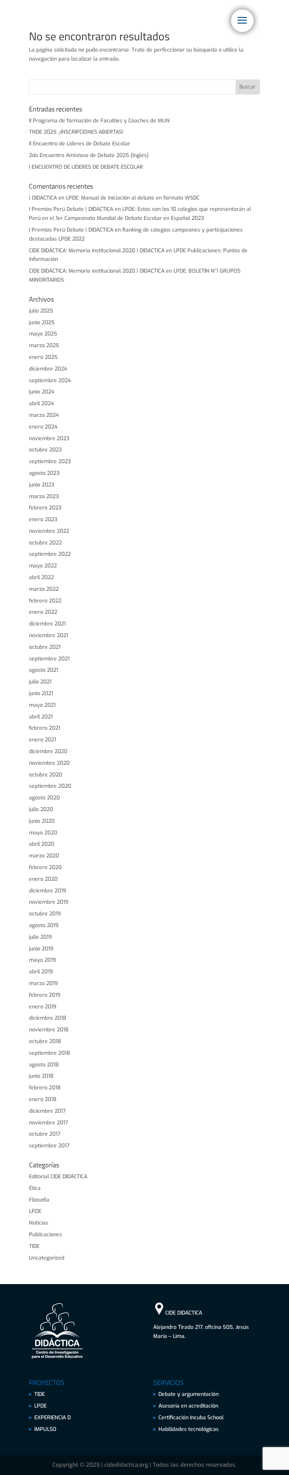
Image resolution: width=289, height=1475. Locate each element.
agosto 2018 (44, 1064)
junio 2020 (42, 821)
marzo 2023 (44, 496)
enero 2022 (43, 612)
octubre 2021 (45, 647)
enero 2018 (42, 1099)
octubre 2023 (45, 449)
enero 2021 (42, 739)
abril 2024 (41, 403)
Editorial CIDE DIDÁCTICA (58, 1176)
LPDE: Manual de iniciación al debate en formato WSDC (132, 197)
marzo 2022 (44, 589)
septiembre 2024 (50, 380)
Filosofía (39, 1199)
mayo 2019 (42, 960)
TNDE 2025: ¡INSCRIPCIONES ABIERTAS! (76, 132)
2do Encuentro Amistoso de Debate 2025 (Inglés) (89, 155)
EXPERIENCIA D (52, 1417)
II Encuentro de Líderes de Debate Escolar (79, 143)
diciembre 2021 (47, 623)
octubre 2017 (45, 1134)
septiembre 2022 (50, 554)
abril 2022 (41, 577)
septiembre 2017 (49, 1145)
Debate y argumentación (188, 1394)
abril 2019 (41, 971)
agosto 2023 (44, 473)
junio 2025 (42, 322)
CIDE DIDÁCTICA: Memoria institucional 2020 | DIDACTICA (96, 250)
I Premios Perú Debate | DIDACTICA (71, 209)
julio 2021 (40, 681)
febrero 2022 (45, 600)
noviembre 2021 (48, 635)
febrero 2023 (45, 507)
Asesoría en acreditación (188, 1405)
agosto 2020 (44, 797)
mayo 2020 (43, 832)
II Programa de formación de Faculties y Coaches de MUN (99, 120)
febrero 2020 (45, 867)
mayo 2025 (43, 333)
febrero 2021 (44, 728)
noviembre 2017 (48, 1122)
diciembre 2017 (47, 1111)
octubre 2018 (45, 1041)
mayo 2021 (42, 705)
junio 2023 (41, 484)
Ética (35, 1188)
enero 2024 (43, 426)
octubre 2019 (45, 913)
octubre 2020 (45, 774)
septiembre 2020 (50, 786)
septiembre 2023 (50, 461)
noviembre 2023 (49, 438)
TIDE (34, 1246)
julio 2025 (41, 310)
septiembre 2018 (49, 1053)
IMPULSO (45, 1429)
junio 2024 (41, 391)
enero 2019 (42, 1006)
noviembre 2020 (49, 763)
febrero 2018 (45, 1087)
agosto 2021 (43, 670)
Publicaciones (45, 1234)
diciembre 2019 (47, 890)
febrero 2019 (45, 995)
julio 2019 (40, 937)
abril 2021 (41, 716)
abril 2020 (41, 844)
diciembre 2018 (47, 1018)
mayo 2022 (43, 565)
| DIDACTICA (43, 197)
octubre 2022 (45, 542)
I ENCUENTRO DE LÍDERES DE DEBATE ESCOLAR (86, 167)
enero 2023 (43, 519)
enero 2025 (43, 357)
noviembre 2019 (48, 902)
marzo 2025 (44, 345)
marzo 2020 (44, 855)
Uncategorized (46, 1257)
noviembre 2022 (49, 531)
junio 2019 (41, 948)
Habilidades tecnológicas (188, 1429)
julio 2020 (41, 809)
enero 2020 (43, 879)
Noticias (38, 1222)
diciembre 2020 (48, 751)
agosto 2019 (44, 925)
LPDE (35, 1211)
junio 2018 (41, 1076)
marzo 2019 (43, 983)
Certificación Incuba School (191, 1417)
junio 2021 (41, 693)
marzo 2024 (44, 415)
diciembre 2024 (48, 368)
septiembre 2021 (49, 658)
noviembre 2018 (48, 1029)
